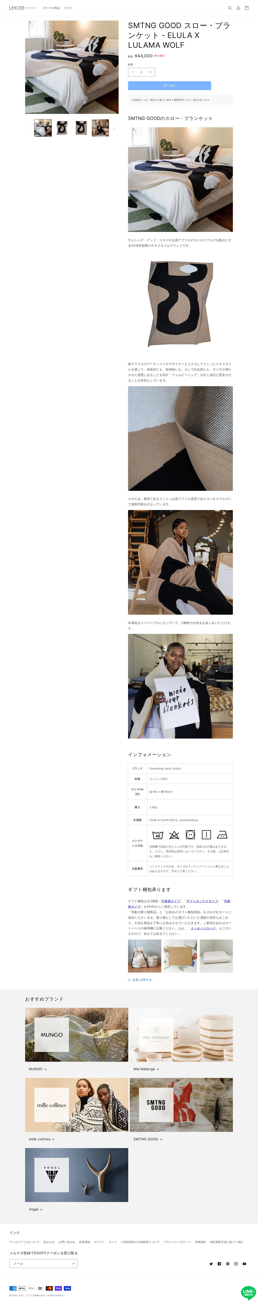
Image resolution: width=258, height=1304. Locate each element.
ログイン (99, 1241)
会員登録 (84, 1241)
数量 (130, 64)
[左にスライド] (29, 128)
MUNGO (36, 1069)
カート (113, 1241)
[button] (230, 8)
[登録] (73, 1263)
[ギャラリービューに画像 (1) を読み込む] (43, 128)
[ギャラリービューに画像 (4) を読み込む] (100, 128)
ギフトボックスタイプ (202, 901)
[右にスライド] (114, 128)
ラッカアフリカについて (24, 1241)
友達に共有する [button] (142, 979)
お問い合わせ (67, 1241)
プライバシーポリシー (177, 1241)
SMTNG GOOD (146, 1139)
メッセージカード (203, 928)
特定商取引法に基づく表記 (226, 1241)
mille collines (39, 1139)
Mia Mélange (144, 1069)
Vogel (33, 1209)
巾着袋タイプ (170, 901)
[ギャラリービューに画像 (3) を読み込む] (81, 128)
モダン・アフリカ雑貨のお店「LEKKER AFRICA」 (42, 1295)
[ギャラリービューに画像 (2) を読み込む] (62, 128)
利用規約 (200, 1241)
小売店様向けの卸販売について (140, 1241)
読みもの (49, 1241)
